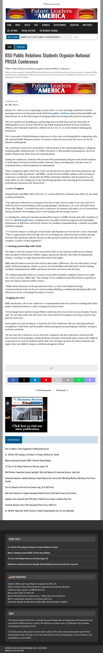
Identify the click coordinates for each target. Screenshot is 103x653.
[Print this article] (67, 379)
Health (27, 24)
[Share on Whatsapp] (78, 379)
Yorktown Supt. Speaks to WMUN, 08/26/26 (26, 590)
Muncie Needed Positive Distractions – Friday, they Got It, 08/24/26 (36, 596)
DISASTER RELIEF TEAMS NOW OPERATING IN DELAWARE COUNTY (38, 602)
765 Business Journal (48, 30)
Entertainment (60, 24)
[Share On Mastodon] (89, 379)
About (18, 24)
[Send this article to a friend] (57, 379)
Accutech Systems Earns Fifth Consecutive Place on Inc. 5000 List (30, 504)
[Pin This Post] (46, 379)
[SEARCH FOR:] (84, 36)
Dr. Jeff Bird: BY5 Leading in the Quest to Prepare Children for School (32, 454)
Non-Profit (87, 24)
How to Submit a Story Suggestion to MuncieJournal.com (27, 448)
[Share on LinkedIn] (35, 379)
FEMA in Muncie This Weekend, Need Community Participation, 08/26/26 (39, 587)
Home (9, 24)
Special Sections (28, 30)
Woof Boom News (18, 577)
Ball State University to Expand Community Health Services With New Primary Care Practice (40, 493)
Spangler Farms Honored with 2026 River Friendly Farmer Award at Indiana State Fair (38, 498)
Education (74, 24)
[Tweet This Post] (24, 379)
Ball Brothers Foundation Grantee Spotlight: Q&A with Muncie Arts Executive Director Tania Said (42, 472)
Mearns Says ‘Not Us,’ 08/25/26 (21, 593)
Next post (61, 390)
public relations (61, 113)
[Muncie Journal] (51, 4)
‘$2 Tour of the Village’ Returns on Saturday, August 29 (26, 466)
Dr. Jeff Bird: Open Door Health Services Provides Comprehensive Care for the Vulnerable (39, 510)
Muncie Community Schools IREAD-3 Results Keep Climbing (28, 460)
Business (46, 24)
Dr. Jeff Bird (12, 30)
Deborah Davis (25, 220)
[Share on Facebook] (13, 379)
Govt (36, 24)
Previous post (44, 390)
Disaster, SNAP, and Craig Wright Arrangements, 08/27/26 (32, 583)
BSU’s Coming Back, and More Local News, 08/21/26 (30, 599)
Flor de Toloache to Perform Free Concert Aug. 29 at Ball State (29, 487)
